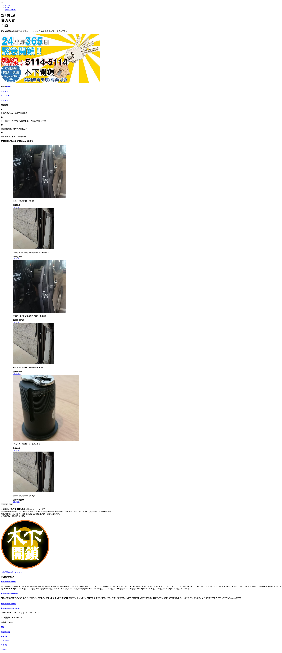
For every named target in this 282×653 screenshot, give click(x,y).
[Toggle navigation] (2, 2)
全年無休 (4, 645)
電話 (2, 627)
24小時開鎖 (5, 632)
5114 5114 (4, 91)
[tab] (141, 582)
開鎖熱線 (8, 86)
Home (7, 6)
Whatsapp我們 (5, 95)
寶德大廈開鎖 (10, 10)
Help (7, 7)
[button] (141, 582)
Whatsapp (5, 641)
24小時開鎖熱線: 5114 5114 (11, 572)
